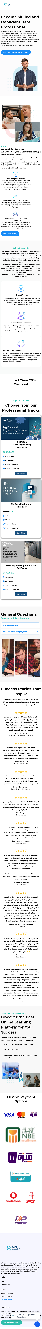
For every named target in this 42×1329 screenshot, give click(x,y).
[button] (39, 5)
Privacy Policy (6, 1300)
